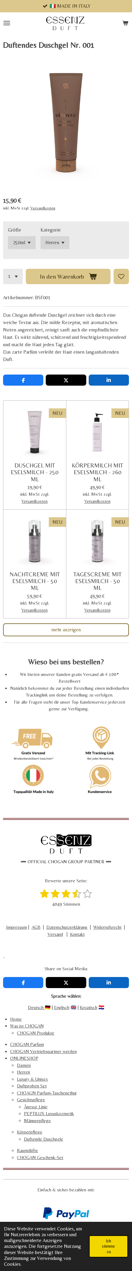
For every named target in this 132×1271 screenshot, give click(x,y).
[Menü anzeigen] (7, 23)
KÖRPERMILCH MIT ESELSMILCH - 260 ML (97, 472)
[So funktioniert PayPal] (66, 1217)
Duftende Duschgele (43, 1139)
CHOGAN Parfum (27, 1044)
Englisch (61, 1007)
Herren (23, 1071)
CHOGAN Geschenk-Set (40, 1157)
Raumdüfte (27, 1150)
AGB (36, 927)
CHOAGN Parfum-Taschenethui (46, 1092)
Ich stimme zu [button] (108, 1246)
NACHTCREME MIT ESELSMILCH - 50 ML (35, 581)
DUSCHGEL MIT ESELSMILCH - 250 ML (34, 472)
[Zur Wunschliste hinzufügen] (121, 276)
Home (16, 1019)
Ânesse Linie (36, 1106)
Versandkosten (42, 208)
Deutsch (36, 1007)
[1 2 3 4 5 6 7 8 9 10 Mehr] (13, 276)
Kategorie (51, 230)
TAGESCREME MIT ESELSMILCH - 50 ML (97, 581)
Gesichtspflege (31, 1099)
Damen (24, 1065)
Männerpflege (37, 1120)
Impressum (16, 927)
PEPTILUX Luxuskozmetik (49, 1113)
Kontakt (77, 934)
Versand (55, 934)
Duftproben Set (32, 1085)
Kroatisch (88, 1007)
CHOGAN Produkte (35, 1032)
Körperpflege (29, 1131)
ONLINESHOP (24, 1058)
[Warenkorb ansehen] (125, 23)
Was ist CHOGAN (27, 1025)
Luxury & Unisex (32, 1079)
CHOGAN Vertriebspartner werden (43, 1051)
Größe (14, 230)
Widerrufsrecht (107, 927)
